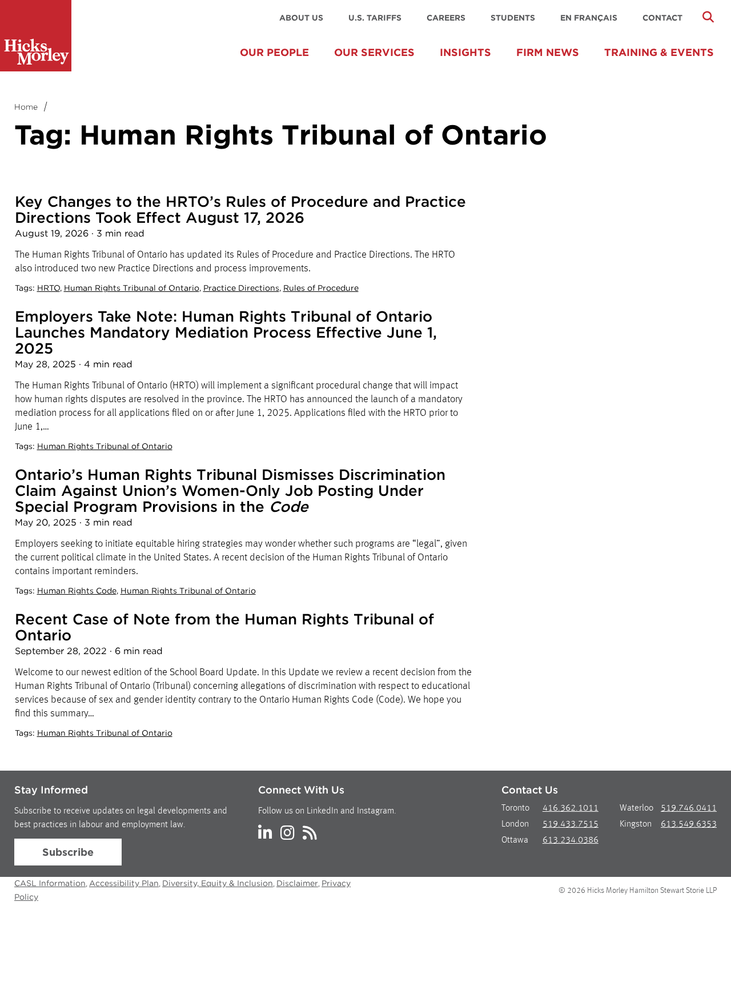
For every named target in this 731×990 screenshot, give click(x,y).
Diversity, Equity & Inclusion (217, 883)
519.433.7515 (571, 824)
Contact (662, 17)
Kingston (636, 824)
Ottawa (514, 840)
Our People (274, 52)
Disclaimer (297, 883)
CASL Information (50, 883)
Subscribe (68, 852)
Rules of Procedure (321, 287)
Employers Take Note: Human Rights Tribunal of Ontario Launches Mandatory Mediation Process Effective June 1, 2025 (226, 332)
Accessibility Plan (124, 883)
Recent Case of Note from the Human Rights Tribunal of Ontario (224, 627)
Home (26, 106)
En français (588, 17)
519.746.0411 (689, 808)
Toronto (515, 808)
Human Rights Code (77, 590)
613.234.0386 (571, 840)
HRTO (48, 287)
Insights (465, 52)
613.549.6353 (689, 824)
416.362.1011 (571, 808)
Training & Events (659, 52)
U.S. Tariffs (374, 17)
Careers (446, 17)
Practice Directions (241, 287)
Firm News (547, 52)
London (515, 824)
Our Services (374, 52)
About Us (301, 17)
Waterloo (636, 808)
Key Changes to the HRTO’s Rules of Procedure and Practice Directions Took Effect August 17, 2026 (240, 209)
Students (513, 17)
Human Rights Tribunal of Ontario (131, 287)
